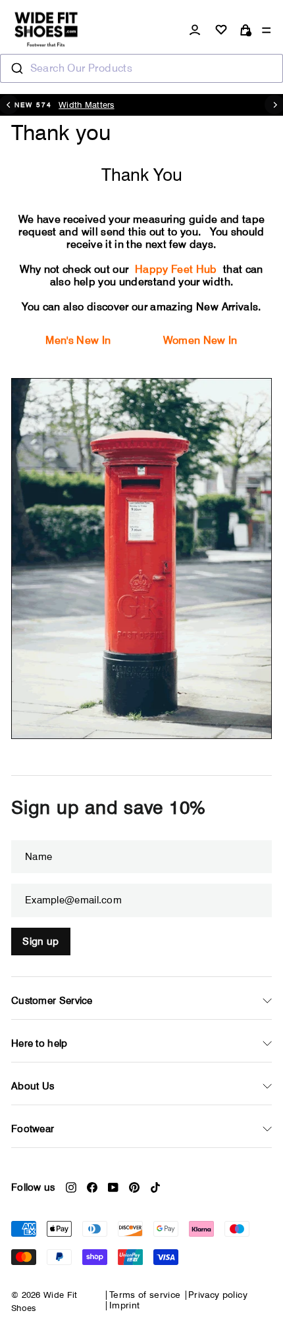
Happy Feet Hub (176, 269)
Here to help (39, 1043)
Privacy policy (217, 1294)
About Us (32, 1086)
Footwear (32, 1129)
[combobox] (141, 68)
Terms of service (145, 1294)
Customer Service (52, 1001)
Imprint (124, 1305)
